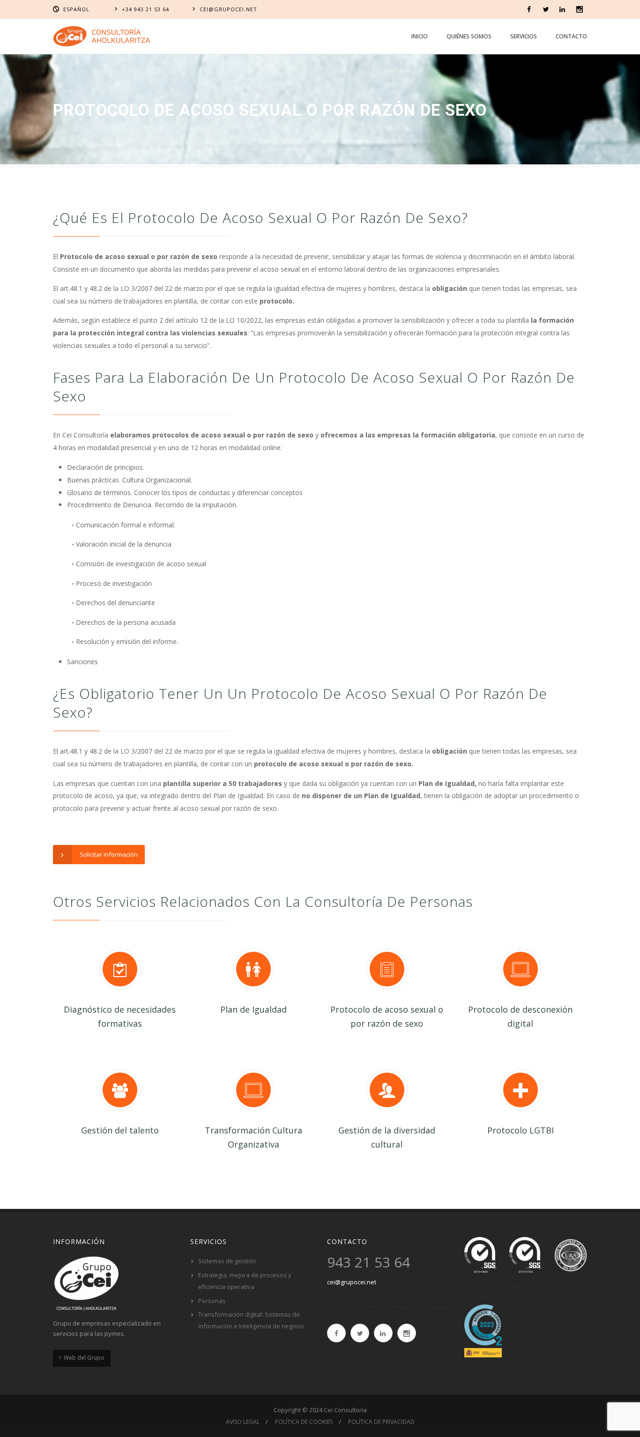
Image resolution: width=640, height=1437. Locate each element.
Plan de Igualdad (253, 1009)
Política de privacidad (381, 1422)
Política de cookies (304, 1422)
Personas (212, 1300)
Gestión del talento (120, 1130)
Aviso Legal (243, 1422)
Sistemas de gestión (227, 1261)
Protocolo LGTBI (520, 1130)
